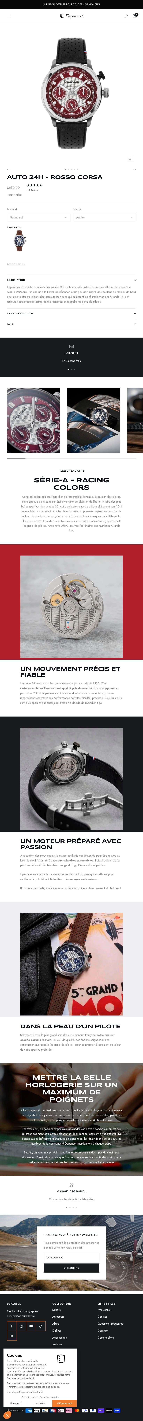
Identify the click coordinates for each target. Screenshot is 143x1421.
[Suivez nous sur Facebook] (12, 1326)
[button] (7, 1415)
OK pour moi (64, 1403)
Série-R (56, 1310)
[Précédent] (8, 169)
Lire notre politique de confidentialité (25, 1392)
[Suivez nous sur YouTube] (31, 1326)
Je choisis (40, 1403)
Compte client (106, 1338)
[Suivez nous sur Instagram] (21, 1326)
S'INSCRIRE (71, 1268)
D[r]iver (56, 1331)
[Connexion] (126, 15)
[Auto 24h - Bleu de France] (19, 242)
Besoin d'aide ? (16, 264)
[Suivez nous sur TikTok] (40, 1326)
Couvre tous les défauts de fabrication (71, 1199)
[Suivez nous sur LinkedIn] (12, 1335)
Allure (55, 1324)
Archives (57, 1344)
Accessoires (59, 1338)
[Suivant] (134, 169)
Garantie (103, 1331)
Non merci (15, 1403)
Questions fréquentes (110, 1324)
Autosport (58, 1317)
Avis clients (104, 1310)
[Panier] (134, 15)
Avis (10, 324)
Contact (102, 1317)
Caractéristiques (20, 313)
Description (16, 280)
